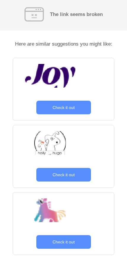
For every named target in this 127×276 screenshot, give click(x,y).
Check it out (64, 107)
